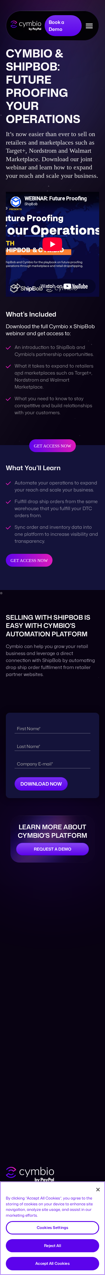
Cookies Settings (52, 1227)
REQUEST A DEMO (52, 849)
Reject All (52, 1245)
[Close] (98, 1189)
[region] (52, 1228)
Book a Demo (56, 25)
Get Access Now (52, 446)
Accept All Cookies (52, 1263)
